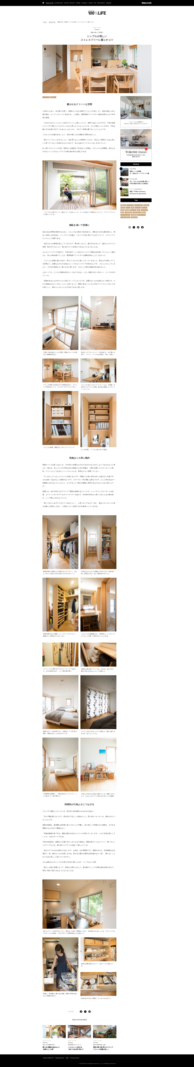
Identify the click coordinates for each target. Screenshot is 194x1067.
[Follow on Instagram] (130, 227)
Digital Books (59, 1058)
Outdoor (84, 3)
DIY (95, 3)
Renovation (101, 3)
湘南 (122, 212)
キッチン (137, 207)
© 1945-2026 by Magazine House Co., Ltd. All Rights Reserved (97, 1063)
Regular (108, 3)
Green (91, 3)
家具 (144, 212)
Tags (136, 200)
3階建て (123, 205)
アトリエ (144, 207)
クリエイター (138, 205)
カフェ (128, 207)
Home (45, 22)
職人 (138, 210)
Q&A (67, 1058)
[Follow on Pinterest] (138, 227)
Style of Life (49, 3)
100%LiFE (97, 12)
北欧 (122, 210)
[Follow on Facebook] (142, 227)
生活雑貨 (133, 215)
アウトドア (144, 210)
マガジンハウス (147, 3)
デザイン (53, 97)
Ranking (136, 164)
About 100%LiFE (48, 1058)
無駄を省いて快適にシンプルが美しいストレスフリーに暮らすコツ (76, 22)
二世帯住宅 (128, 212)
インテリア (46, 97)
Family (66, 3)
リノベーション (125, 215)
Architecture (59, 3)
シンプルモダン (125, 217)
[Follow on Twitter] (134, 227)
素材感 (127, 210)
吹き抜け (146, 205)
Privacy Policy (74, 1058)
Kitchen (72, 3)
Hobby (78, 3)
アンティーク (141, 215)
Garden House (137, 212)
